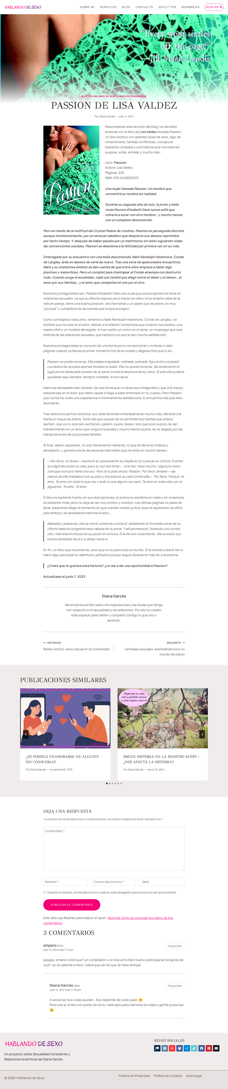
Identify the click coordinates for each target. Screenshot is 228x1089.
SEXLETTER (167, 7)
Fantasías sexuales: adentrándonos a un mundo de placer (155, 648)
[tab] (107, 783)
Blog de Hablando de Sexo (99, 96)
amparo (49, 945)
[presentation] (65, 718)
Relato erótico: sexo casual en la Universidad (76, 646)
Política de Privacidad (134, 1076)
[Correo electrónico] (216, 1048)
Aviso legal (193, 1076)
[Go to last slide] (26, 734)
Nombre (52, 882)
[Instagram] (165, 1048)
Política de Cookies (168, 1076)
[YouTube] (172, 1048)
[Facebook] (201, 1048)
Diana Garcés (107, 116)
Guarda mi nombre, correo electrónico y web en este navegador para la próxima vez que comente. (112, 892)
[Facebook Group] (179, 1048)
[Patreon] (157, 1048)
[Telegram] (187, 1048)
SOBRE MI (87, 7)
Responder (175, 946)
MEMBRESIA (191, 7)
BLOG (126, 7)
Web (145, 882)
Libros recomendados (132, 96)
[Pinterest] (209, 1048)
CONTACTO (144, 7)
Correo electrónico (109, 882)
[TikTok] (194, 1048)
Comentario (55, 831)
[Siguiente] (202, 734)
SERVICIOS (108, 7)
